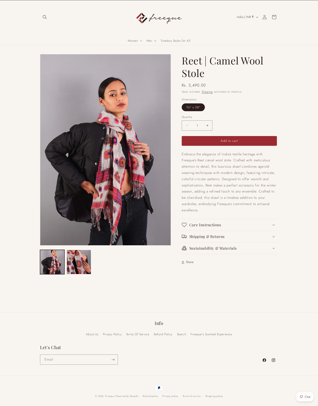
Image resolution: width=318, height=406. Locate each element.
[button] (45, 17)
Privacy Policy (112, 334)
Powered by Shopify (127, 396)
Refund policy (150, 396)
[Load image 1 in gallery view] (52, 262)
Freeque (110, 396)
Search (181, 334)
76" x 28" (193, 107)
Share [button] (190, 262)
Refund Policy (163, 334)
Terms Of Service (137, 334)
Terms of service (192, 396)
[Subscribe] (113, 360)
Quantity (187, 117)
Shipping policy (214, 396)
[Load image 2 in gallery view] (79, 262)
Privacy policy (170, 396)
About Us (92, 334)
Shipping (207, 92)
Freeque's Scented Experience (211, 334)
